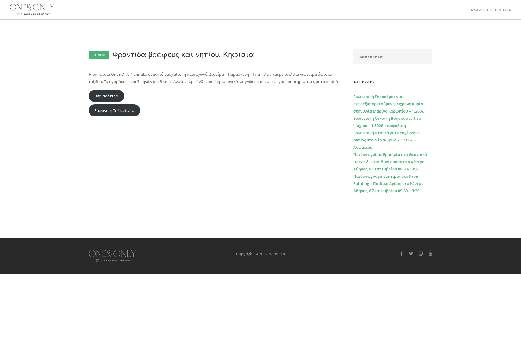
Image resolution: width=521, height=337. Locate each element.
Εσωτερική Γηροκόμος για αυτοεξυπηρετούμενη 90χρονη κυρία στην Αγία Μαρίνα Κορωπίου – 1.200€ (388, 104)
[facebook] (401, 253)
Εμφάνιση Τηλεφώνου (114, 110)
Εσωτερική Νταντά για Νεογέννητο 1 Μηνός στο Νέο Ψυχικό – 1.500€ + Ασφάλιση (388, 140)
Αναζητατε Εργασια (491, 10)
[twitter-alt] (411, 253)
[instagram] (421, 253)
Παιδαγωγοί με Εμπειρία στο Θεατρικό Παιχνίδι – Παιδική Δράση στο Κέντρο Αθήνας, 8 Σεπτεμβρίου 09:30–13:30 (390, 162)
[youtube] (430, 253)
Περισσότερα (106, 96)
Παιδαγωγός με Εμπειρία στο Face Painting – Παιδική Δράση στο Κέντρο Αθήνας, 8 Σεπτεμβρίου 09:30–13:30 (388, 183)
